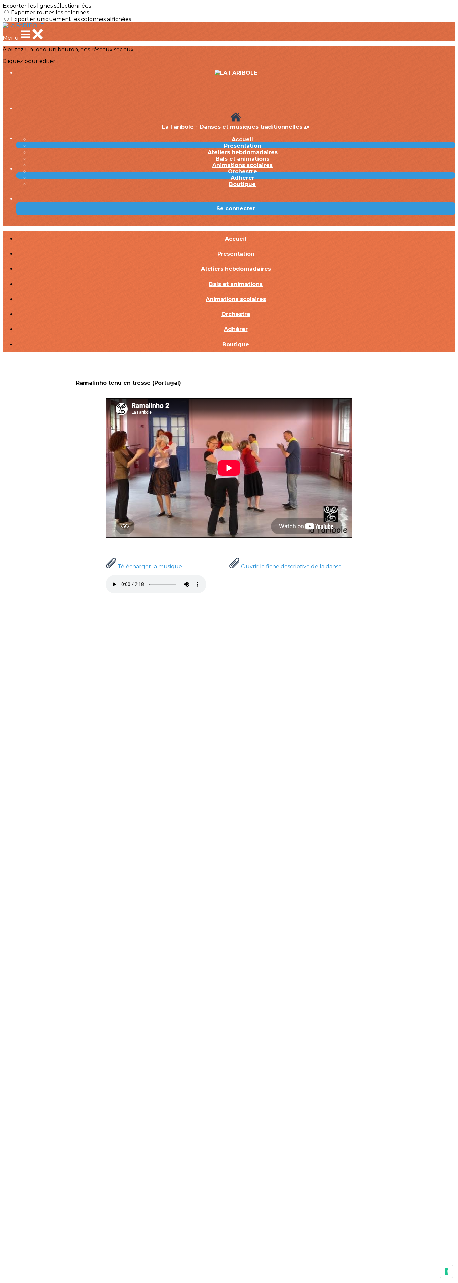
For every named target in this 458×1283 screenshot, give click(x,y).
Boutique (242, 184)
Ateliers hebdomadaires (243, 152)
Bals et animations (242, 159)
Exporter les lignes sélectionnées (47, 6)
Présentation (242, 146)
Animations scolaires (242, 165)
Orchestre (242, 171)
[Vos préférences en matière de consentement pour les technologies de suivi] (446, 1271)
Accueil (242, 139)
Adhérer (242, 178)
